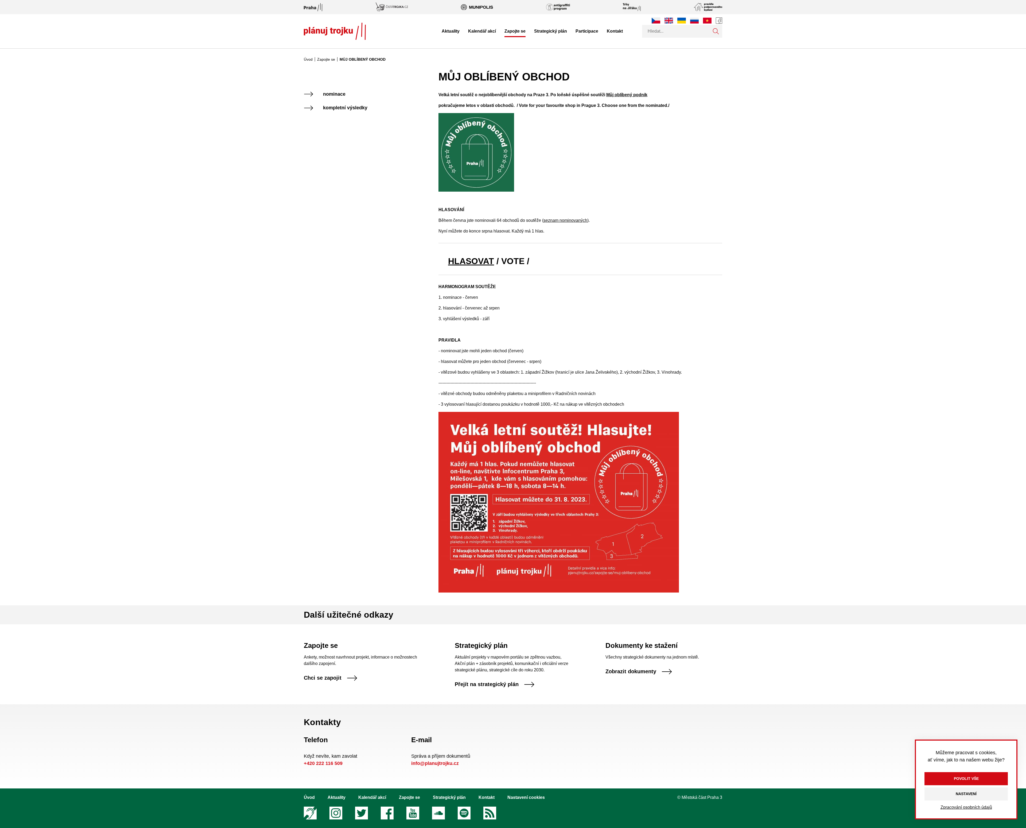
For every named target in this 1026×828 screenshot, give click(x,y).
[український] (681, 21)
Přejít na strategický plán (487, 684)
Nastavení (966, 794)
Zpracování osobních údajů (966, 807)
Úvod (308, 59)
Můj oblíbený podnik (626, 94)
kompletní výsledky (345, 107)
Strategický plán (550, 31)
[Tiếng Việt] (707, 20)
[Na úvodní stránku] (335, 31)
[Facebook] (719, 20)
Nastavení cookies (526, 797)
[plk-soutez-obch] (558, 502)
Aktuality (451, 31)
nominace (334, 94)
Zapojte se (515, 31)
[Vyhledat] (715, 31)
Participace (587, 31)
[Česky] (656, 20)
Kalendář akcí (482, 31)
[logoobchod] (476, 152)
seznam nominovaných (565, 220)
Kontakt (615, 31)
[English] (668, 20)
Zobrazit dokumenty (630, 671)
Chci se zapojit (322, 678)
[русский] (694, 20)
